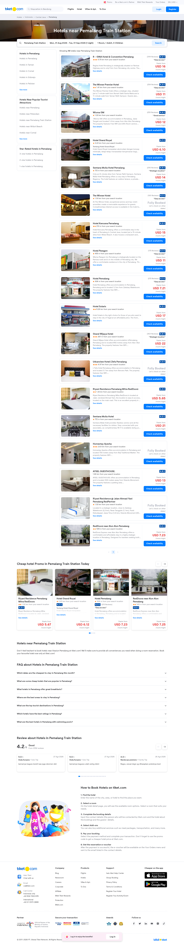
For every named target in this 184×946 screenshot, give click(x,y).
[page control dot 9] (91, 776)
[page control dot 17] (103, 776)
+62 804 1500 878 (31, 896)
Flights (83, 873)
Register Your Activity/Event (117, 896)
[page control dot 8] (90, 776)
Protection (59, 900)
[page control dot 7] (88, 776)
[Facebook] (134, 924)
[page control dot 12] (96, 776)
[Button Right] (164, 747)
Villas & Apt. (85, 882)
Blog (57, 873)
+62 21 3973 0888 (31, 902)
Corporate (59, 887)
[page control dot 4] (84, 776)
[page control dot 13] (97, 776)
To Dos (83, 887)
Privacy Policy (111, 882)
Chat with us (28, 878)
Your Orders (160, 2)
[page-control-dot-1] (90, 633)
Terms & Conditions (114, 887)
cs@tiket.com (29, 886)
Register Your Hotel (113, 891)
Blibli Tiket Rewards (145, 2)
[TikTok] (164, 924)
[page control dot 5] (85, 776)
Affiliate (58, 891)
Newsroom (59, 878)
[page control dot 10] (93, 776)
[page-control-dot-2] (91, 633)
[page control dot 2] (81, 776)
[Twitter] (140, 924)
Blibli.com (59, 905)
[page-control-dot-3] (93, 633)
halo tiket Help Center (115, 873)
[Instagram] (158, 924)
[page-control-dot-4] (94, 633)
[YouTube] (152, 924)
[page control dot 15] (100, 776)
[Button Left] (158, 747)
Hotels (83, 878)
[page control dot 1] (79, 776)
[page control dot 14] (99, 776)
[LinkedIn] (146, 924)
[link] (158, 9)
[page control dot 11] (94, 776)
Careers (58, 882)
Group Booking (112, 878)
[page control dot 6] (87, 776)
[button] (158, 563)
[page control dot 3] (82, 776)
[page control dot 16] (102, 776)
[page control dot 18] (105, 776)
